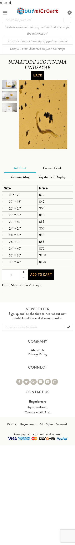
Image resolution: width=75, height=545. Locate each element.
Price (43, 188)
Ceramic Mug (20, 176)
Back (37, 75)
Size (7, 188)
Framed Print (52, 168)
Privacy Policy (38, 354)
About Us (37, 350)
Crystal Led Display (52, 176)
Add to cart (41, 275)
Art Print (20, 168)
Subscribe (68, 327)
